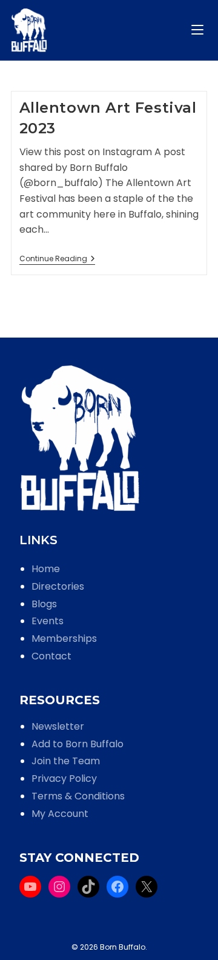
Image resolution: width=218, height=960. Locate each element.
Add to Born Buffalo (77, 744)
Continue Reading (57, 260)
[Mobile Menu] (199, 30)
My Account (59, 814)
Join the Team (65, 761)
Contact (51, 656)
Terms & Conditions (78, 796)
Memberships (64, 638)
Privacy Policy (64, 778)
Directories (57, 586)
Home (45, 569)
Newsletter (57, 726)
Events (47, 621)
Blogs (44, 604)
